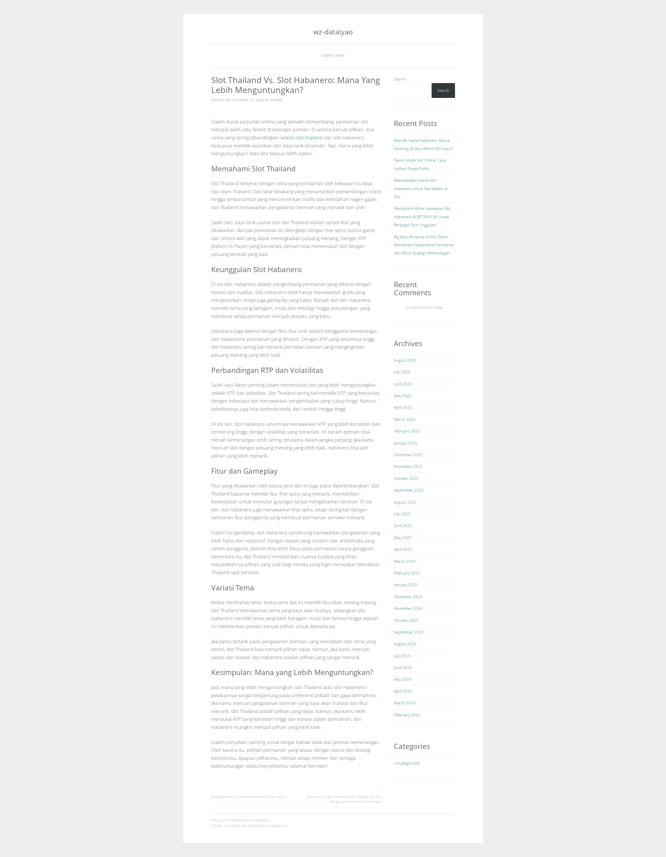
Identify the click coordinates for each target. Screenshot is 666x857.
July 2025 (402, 513)
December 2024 (408, 596)
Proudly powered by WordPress (241, 820)
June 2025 (403, 525)
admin (276, 100)
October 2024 (406, 620)
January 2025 (406, 584)
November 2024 (408, 608)
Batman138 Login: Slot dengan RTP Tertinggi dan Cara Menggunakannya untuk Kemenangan (345, 799)
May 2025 (403, 537)
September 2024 (409, 632)
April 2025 (403, 549)
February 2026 (407, 431)
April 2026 (403, 407)
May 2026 (403, 395)
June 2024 (403, 667)
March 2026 (404, 419)
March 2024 (404, 702)
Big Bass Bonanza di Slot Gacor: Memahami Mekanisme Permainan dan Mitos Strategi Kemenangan (424, 245)
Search (400, 79)
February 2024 (407, 714)
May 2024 (403, 679)
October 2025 (406, 478)
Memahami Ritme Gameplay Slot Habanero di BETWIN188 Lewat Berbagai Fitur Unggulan (422, 216)
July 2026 (402, 371)
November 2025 (408, 466)
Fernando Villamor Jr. (268, 826)
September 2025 (409, 490)
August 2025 (405, 502)
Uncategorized (406, 763)
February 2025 (407, 572)
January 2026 (406, 443)
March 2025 (404, 561)
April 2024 (403, 691)
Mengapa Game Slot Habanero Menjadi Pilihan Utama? (248, 797)
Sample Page (333, 55)
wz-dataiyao (333, 31)
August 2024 (405, 643)
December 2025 (408, 454)
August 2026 (405, 360)
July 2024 (402, 655)
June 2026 (403, 383)
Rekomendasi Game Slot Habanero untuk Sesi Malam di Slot (420, 188)
